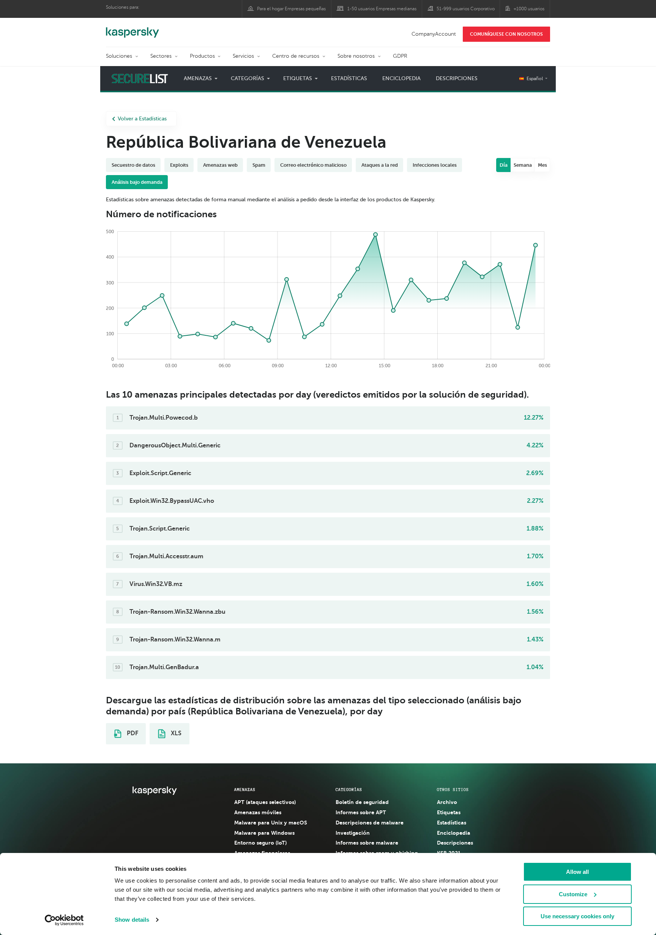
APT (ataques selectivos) (265, 802)
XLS (175, 733)
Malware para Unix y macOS (270, 823)
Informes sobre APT (361, 812)
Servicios (243, 56)
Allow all (577, 872)
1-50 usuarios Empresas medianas (381, 8)
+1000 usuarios (529, 8)
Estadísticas (349, 78)
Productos (202, 56)
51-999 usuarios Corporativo (466, 8)
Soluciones (119, 56)
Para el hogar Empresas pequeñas (291, 8)
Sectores (161, 56)
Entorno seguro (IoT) (260, 843)
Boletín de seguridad (362, 802)
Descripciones (457, 78)
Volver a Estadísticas (142, 119)
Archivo (447, 802)
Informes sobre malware (367, 843)
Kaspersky (132, 28)
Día (504, 165)
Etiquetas (448, 812)
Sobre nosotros (356, 56)
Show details (132, 919)
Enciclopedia (401, 78)
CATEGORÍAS (349, 789)
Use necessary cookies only (577, 916)
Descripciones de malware (370, 823)
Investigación (353, 833)
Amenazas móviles (257, 812)
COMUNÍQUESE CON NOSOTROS (506, 34)
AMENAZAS (244, 789)
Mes (542, 165)
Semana (523, 165)
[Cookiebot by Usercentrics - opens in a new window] (64, 920)
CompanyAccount (434, 34)
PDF (131, 733)
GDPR (400, 56)
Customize (573, 894)
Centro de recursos (295, 56)
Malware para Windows (264, 833)
